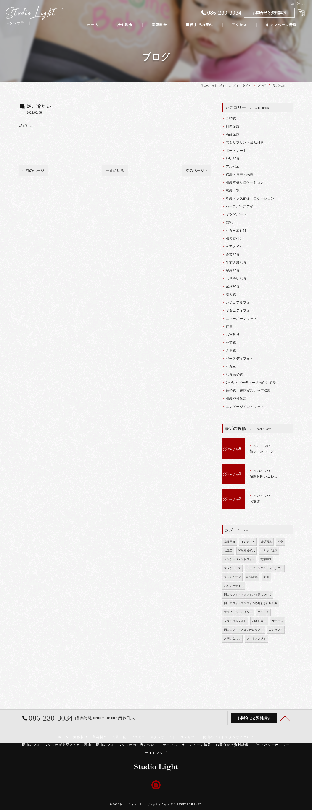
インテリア (248, 541)
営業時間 (266, 559)
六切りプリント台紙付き (245, 142)
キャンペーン (232, 576)
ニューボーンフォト (241, 318)
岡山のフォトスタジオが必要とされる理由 (57, 745)
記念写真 (233, 270)
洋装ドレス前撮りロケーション (250, 198)
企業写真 (233, 254)
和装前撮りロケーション (245, 182)
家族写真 (233, 286)
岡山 (266, 576)
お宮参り (233, 334)
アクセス (263, 612)
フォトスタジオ (256, 638)
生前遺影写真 (236, 262)
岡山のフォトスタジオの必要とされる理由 (250, 603)
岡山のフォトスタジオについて (243, 629)
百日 (229, 326)
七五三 (231, 366)
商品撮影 (233, 134)
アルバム (233, 166)
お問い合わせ (232, 638)
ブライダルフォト (235, 620)
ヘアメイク (234, 246)
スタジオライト (233, 585)
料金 (280, 541)
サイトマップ (156, 753)
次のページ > (196, 170)
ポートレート (236, 150)
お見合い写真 (236, 278)
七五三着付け (236, 230)
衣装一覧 (233, 190)
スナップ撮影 (269, 550)
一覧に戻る (115, 170)
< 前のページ (33, 170)
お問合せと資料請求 (269, 13)
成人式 (231, 294)
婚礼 (229, 222)
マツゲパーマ (236, 214)
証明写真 (233, 158)
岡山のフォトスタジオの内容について (247, 594)
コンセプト (276, 629)
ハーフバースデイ (240, 206)
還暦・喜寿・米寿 (240, 174)
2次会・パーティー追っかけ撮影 (251, 382)
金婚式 (231, 118)
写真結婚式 (234, 374)
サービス (277, 620)
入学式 (231, 350)
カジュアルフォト (240, 302)
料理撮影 (233, 126)
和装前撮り (259, 620)
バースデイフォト (240, 358)
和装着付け (234, 238)
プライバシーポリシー (238, 612)
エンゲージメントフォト (245, 407)
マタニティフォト (240, 310)
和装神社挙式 (236, 398)
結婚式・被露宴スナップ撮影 (248, 390)
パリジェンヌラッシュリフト (264, 568)
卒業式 (231, 342)
